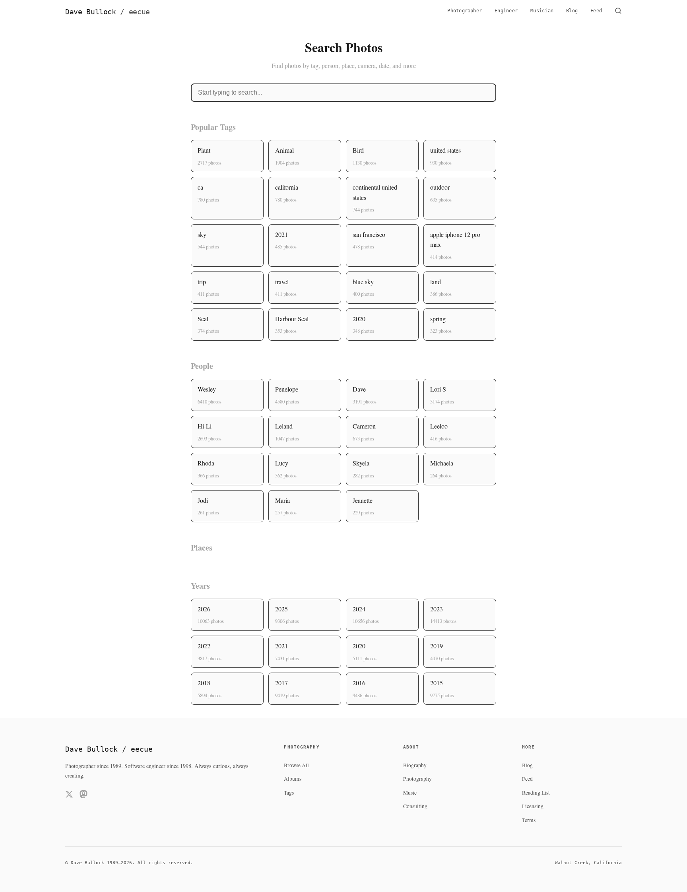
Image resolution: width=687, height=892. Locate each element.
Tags (289, 792)
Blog (572, 11)
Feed (596, 11)
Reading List (536, 792)
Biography (415, 765)
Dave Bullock (107, 12)
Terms (529, 820)
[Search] (618, 12)
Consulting (415, 806)
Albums (292, 778)
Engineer (506, 11)
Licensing (532, 806)
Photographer (464, 11)
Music (410, 792)
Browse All (296, 765)
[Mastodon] (83, 795)
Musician (541, 11)
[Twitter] (69, 795)
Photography (417, 778)
